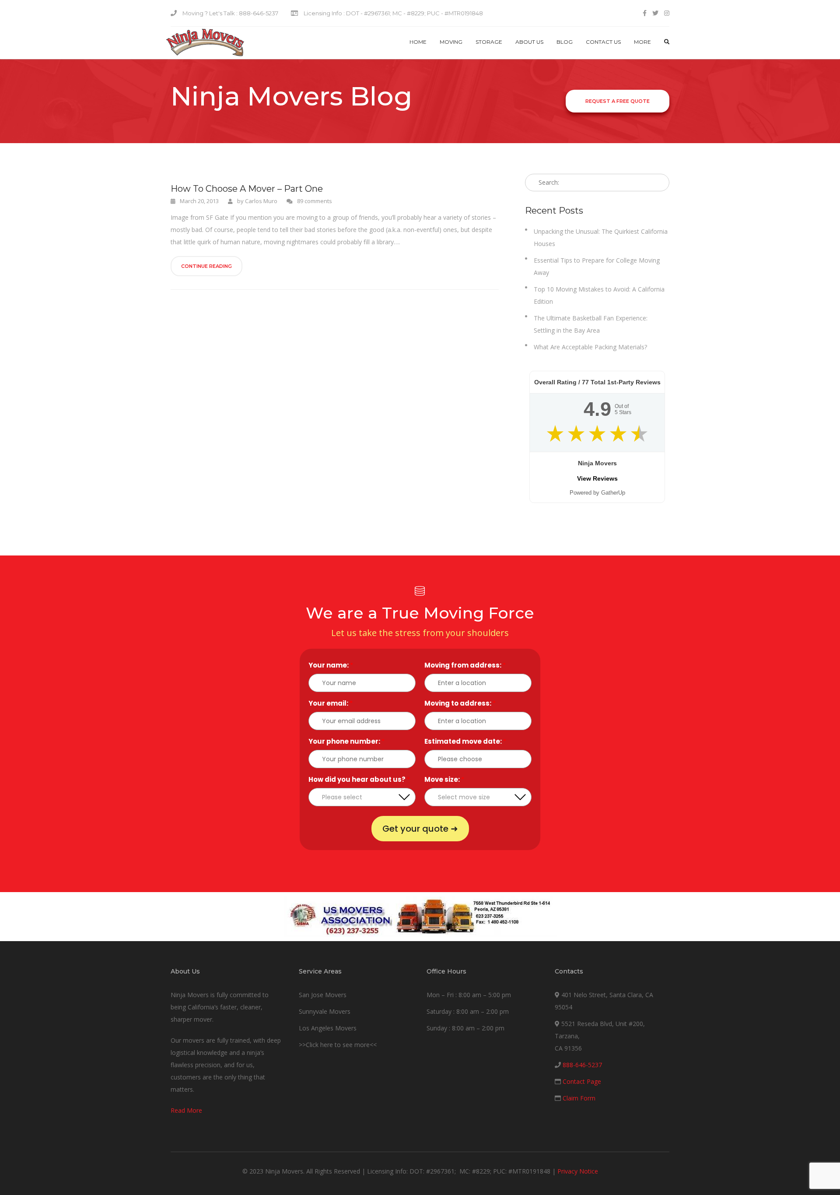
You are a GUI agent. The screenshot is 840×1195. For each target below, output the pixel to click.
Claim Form (579, 1098)
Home (418, 42)
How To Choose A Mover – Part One (247, 188)
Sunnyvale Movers (324, 1011)
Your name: (330, 665)
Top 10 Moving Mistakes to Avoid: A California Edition (599, 295)
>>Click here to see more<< (338, 1044)
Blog (564, 42)
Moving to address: (460, 703)
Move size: (444, 779)
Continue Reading (206, 266)
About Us (529, 42)
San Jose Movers (322, 995)
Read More (186, 1110)
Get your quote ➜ (420, 828)
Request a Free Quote (617, 101)
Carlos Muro (261, 201)
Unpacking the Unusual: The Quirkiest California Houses (601, 237)
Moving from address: (465, 665)
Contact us (603, 42)
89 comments (314, 201)
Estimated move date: (465, 741)
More (642, 42)
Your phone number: (346, 741)
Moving (451, 42)
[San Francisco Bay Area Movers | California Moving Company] (205, 43)
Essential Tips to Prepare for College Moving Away (597, 266)
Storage (489, 42)
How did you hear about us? (359, 779)
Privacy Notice (577, 1171)
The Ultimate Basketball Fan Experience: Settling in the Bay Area (591, 324)
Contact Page (582, 1081)
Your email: (330, 703)
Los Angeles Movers (328, 1028)
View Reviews (597, 478)
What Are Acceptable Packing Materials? (590, 347)
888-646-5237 (582, 1065)
